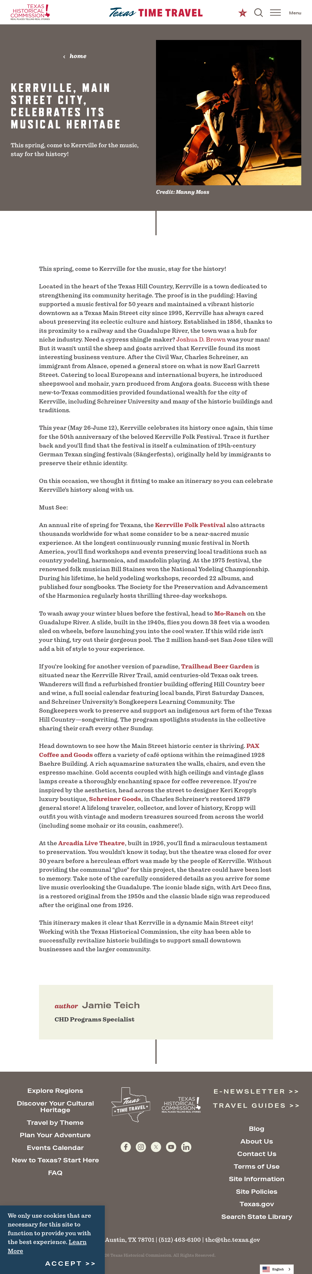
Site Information (256, 1179)
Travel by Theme (55, 1122)
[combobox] (277, 1269)
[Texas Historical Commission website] (30, 12)
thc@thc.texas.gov (232, 1239)
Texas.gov (257, 1204)
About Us (256, 1141)
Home (78, 56)
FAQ (55, 1172)
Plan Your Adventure (55, 1135)
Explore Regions (55, 1090)
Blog (256, 1128)
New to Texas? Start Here (55, 1160)
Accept (63, 1263)
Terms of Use (257, 1166)
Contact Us (256, 1153)
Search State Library (256, 1216)
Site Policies (256, 1191)
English (278, 1269)
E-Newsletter (250, 1091)
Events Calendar (55, 1147)
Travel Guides (249, 1105)
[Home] (156, 12)
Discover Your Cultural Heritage (55, 1106)
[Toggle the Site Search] (258, 12)
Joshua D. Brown (201, 339)
